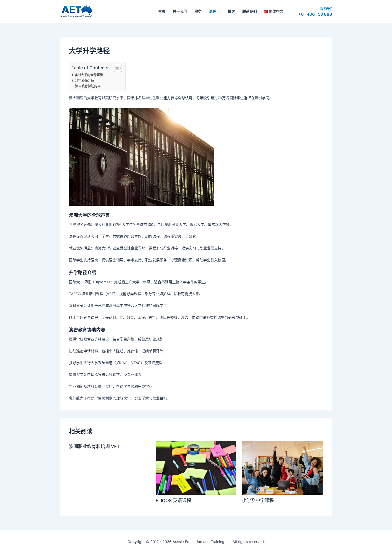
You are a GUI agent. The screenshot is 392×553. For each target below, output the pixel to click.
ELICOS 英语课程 (174, 500)
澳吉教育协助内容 (88, 86)
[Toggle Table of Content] (115, 68)
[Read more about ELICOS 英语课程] (196, 467)
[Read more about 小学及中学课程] (282, 467)
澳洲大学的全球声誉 (89, 75)
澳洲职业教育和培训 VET (94, 446)
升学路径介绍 (85, 80)
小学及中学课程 (258, 500)
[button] (218, 11)
